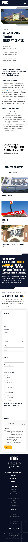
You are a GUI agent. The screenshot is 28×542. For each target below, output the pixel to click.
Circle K (4, 220)
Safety (14, 519)
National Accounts (10, 390)
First (5, 319)
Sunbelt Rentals (7, 195)
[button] (24, 2)
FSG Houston (9, 91)
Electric (8, 377)
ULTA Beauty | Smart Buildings (12, 244)
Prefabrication (9, 400)
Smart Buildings (10, 387)
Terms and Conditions (18, 538)
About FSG (14, 489)
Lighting (8, 375)
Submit (8, 447)
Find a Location (13, 528)
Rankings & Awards (14, 503)
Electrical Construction (12, 473)
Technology (9, 382)
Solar (7, 385)
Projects (14, 514)
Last (5, 326)
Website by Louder (13, 535)
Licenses (14, 500)
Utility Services (9, 395)
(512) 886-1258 (14, 466)
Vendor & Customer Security (14, 498)
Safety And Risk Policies (14, 496)
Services (13, 479)
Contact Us (14, 523)
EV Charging (9, 397)
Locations (14, 491)
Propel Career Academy (14, 516)
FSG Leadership (14, 521)
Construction (9, 392)
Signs (7, 380)
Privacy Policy (8, 538)
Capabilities (14, 512)
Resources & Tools (14, 505)
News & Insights (14, 493)
